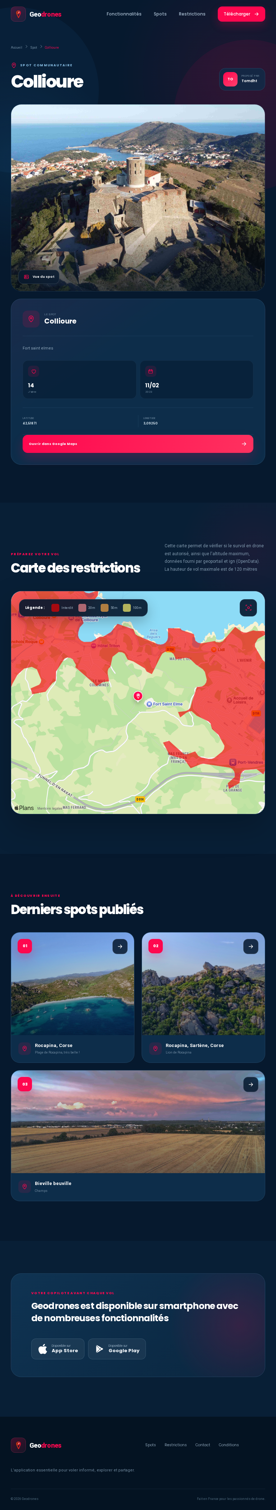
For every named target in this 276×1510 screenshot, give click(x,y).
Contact (203, 1445)
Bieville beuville (53, 1183)
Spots (160, 14)
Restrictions (192, 14)
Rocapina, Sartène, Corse (195, 1045)
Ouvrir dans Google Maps (53, 444)
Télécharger (237, 14)
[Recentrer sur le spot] (248, 607)
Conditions (229, 1445)
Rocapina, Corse (54, 1045)
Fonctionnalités (124, 14)
